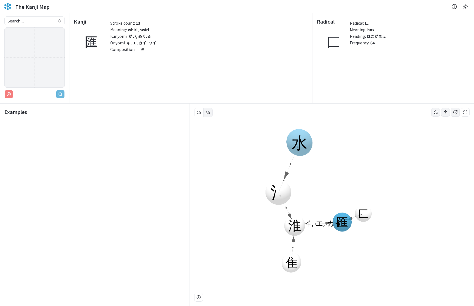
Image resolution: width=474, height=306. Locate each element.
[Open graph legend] (198, 297)
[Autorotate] (435, 112)
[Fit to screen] (465, 112)
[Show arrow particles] (445, 112)
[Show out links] (455, 112)
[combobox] (34, 20)
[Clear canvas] (8, 94)
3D (208, 112)
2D (199, 112)
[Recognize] (60, 94)
